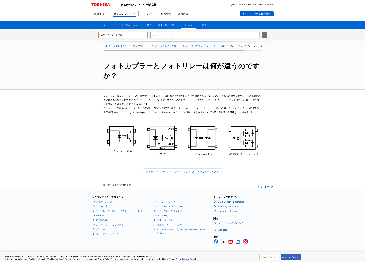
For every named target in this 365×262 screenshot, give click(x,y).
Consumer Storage (228, 211)
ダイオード (102, 229)
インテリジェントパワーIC (170, 206)
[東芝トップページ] (106, 4)
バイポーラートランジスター (111, 224)
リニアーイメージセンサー (170, 224)
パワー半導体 (103, 206)
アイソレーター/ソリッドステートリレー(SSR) (203, 46)
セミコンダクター (120, 46)
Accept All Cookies (290, 257)
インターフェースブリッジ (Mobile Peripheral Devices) (181, 231)
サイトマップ (267, 187)
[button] (243, 4)
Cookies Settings (268, 257)
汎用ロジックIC (165, 220)
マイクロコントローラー (108, 234)
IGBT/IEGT (101, 220)
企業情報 (222, 230)
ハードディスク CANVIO (230, 223)
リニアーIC (162, 215)
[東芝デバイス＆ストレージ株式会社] (138, 4)
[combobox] (204, 35)
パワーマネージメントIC (169, 211)
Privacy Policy (188, 259)
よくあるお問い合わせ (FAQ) (162, 46)
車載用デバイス (104, 201)
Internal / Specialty (228, 206)
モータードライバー (167, 201)
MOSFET (101, 215)
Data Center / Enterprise (231, 201)
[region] (182, 257)
